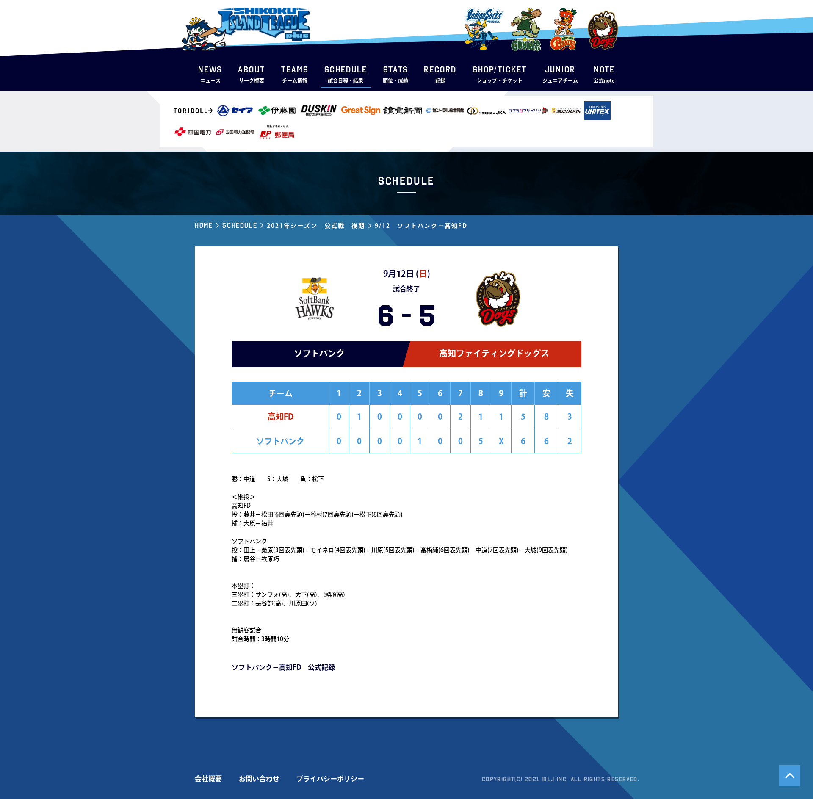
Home (204, 225)
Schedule (239, 225)
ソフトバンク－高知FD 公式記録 (283, 667)
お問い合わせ (259, 778)
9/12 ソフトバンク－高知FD (421, 226)
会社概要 (208, 778)
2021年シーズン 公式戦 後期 (316, 226)
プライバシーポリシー (330, 778)
